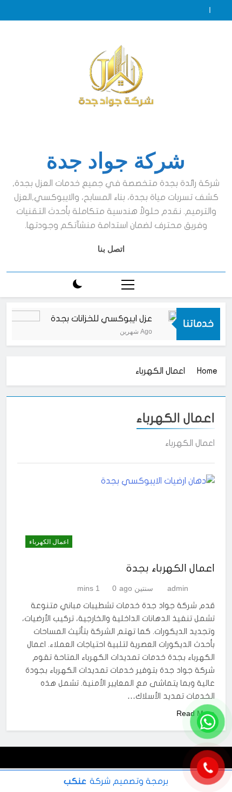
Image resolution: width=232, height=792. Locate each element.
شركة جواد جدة (116, 161)
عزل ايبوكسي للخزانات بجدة (104, 318)
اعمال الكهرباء (49, 542)
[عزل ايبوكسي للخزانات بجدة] (22, 331)
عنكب (75, 781)
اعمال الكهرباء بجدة (170, 568)
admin (177, 588)
